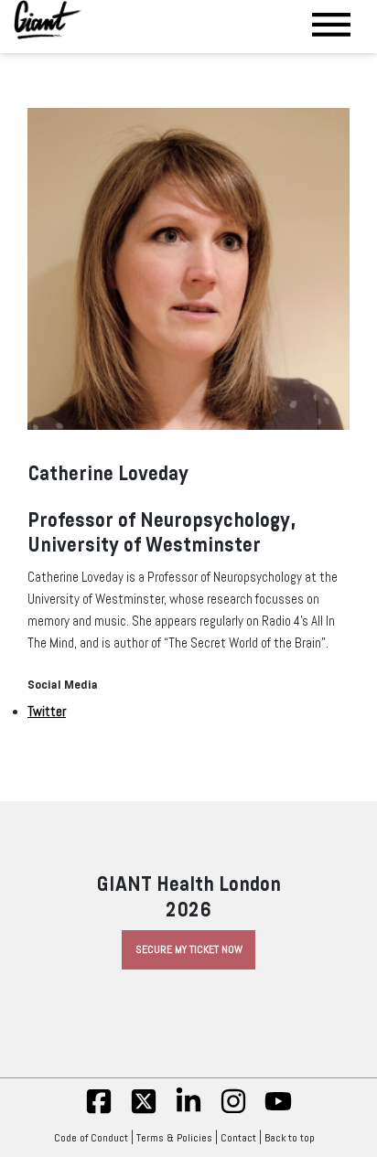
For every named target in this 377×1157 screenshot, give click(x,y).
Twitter (46, 711)
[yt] (278, 1111)
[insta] (233, 1111)
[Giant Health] (48, 19)
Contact (238, 1137)
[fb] (99, 1111)
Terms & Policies (174, 1137)
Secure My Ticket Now (188, 949)
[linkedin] (188, 1111)
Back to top (289, 1137)
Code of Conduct (91, 1137)
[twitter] (144, 1111)
